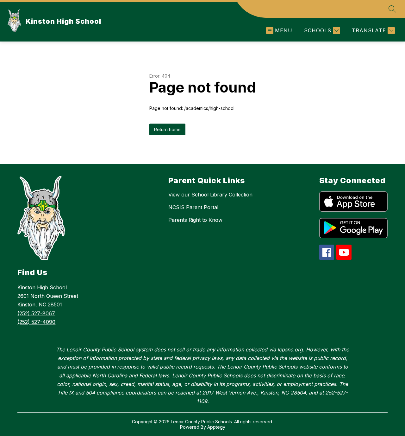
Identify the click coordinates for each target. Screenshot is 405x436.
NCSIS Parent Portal (193, 207)
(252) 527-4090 (36, 322)
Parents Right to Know (195, 220)
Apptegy (216, 427)
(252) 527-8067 (36, 313)
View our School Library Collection (210, 194)
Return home (167, 129)
